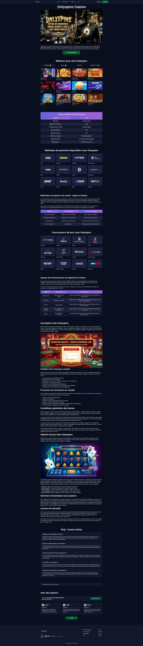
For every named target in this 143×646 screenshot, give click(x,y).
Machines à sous (94, 65)
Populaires (47, 65)
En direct (63, 65)
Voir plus (71, 617)
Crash (78, 65)
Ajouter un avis (96, 598)
